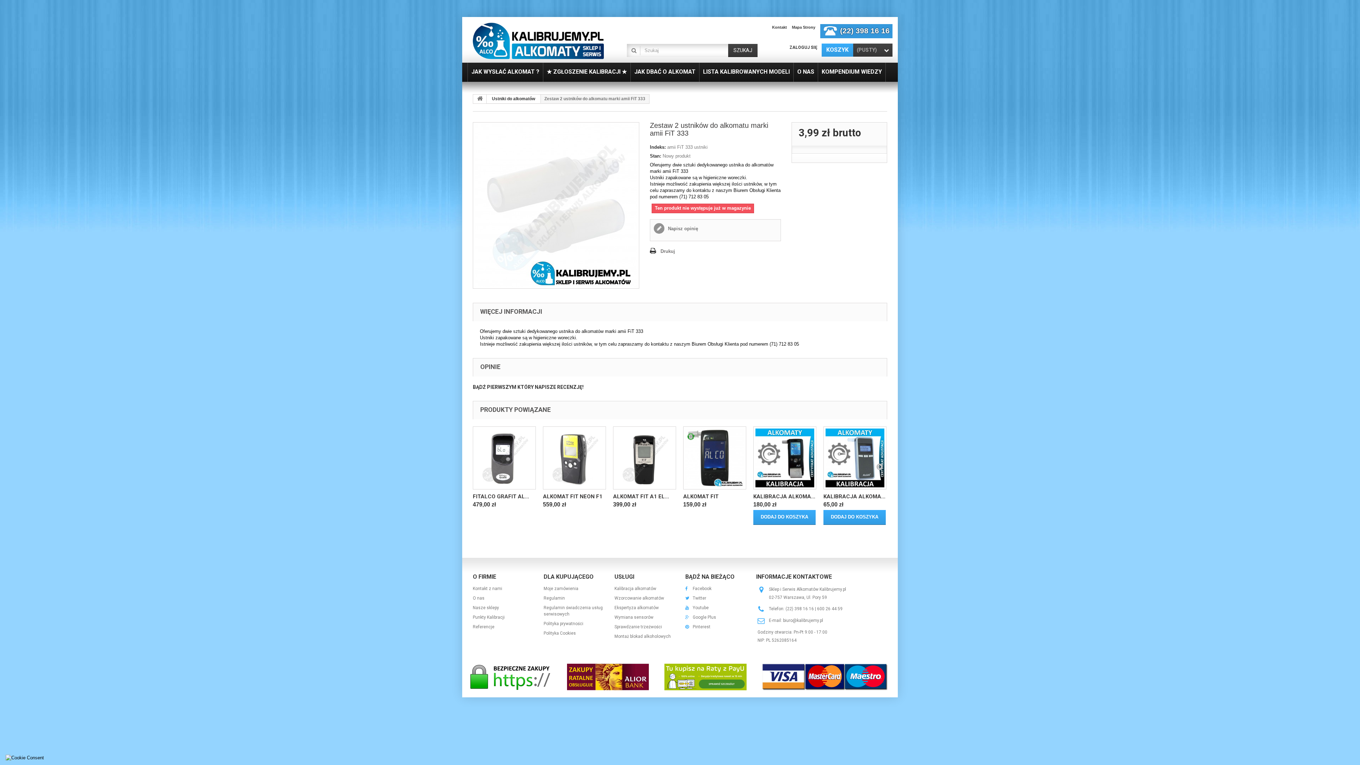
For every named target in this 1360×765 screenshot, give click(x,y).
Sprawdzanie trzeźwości (638, 626)
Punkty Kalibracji (489, 617)
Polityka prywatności (563, 623)
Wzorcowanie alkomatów (639, 598)
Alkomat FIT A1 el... (641, 496)
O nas (478, 598)
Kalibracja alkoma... (784, 496)
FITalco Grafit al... (501, 496)
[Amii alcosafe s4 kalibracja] (854, 457)
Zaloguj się (803, 47)
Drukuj (668, 251)
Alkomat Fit (701, 496)
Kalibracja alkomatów (635, 588)
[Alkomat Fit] (714, 457)
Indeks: (658, 147)
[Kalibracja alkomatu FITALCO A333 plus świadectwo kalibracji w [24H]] (784, 457)
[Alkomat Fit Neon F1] (574, 457)
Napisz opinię (682, 228)
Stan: (655, 156)
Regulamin (554, 598)
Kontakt (779, 27)
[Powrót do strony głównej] (480, 99)
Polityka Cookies (560, 633)
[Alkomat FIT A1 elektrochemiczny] (644, 457)
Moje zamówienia (561, 588)
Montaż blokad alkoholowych (642, 636)
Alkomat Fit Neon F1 (572, 496)
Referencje (483, 626)
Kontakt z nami (487, 588)
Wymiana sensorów (633, 617)
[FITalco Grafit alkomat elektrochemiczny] (504, 457)
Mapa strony (803, 27)
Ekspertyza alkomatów (636, 607)
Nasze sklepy (486, 607)
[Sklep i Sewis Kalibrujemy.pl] (538, 40)
